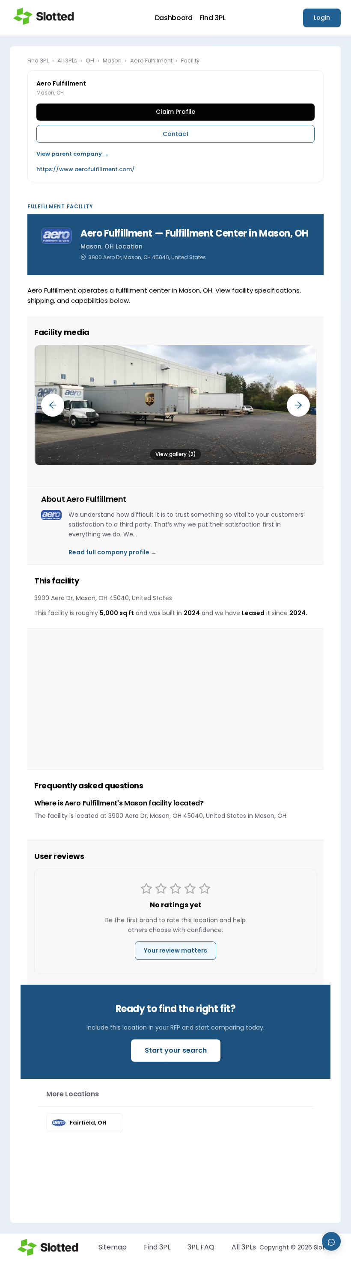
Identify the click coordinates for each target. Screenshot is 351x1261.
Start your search (176, 1050)
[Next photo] (298, 405)
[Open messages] (331, 1241)
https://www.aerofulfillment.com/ (85, 169)
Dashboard (174, 18)
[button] (175, 405)
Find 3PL (212, 18)
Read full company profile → (112, 552)
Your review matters (175, 950)
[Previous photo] (52, 405)
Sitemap (112, 1247)
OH (90, 60)
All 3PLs (67, 60)
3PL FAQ (200, 1247)
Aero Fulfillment (151, 60)
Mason (112, 60)
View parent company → (72, 154)
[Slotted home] (43, 16)
